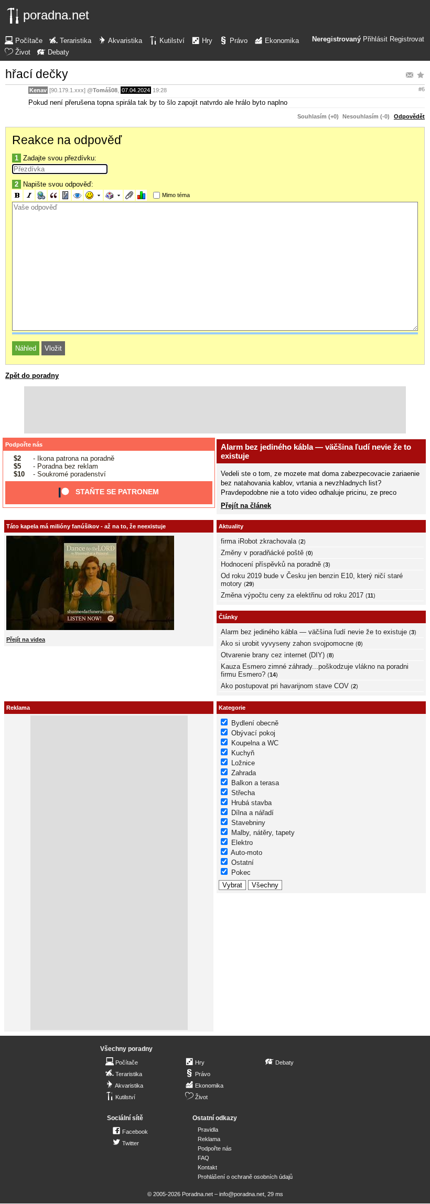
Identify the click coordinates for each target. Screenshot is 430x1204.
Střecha (243, 793)
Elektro (242, 843)
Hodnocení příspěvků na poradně (271, 564)
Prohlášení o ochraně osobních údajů (245, 1177)
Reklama (209, 1139)
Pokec (241, 872)
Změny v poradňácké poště (262, 553)
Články (228, 617)
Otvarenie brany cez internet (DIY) (273, 655)
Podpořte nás (23, 444)
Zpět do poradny (32, 375)
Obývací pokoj (253, 733)
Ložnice (243, 763)
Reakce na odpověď (67, 140)
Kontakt (207, 1167)
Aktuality (231, 526)
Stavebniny (248, 823)
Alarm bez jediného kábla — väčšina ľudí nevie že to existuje (314, 632)
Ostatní (242, 862)
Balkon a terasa (255, 783)
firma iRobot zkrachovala (258, 541)
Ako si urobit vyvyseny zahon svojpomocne (287, 643)
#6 (421, 89)
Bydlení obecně (254, 723)
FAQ (203, 1158)
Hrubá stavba (251, 803)
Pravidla (208, 1129)
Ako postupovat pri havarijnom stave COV (285, 686)
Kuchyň (242, 753)
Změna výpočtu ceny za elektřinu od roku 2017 (292, 595)
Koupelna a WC (254, 743)
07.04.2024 (136, 90)
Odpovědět (409, 116)
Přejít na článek (246, 505)
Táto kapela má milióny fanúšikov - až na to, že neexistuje (86, 526)
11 (370, 595)
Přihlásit (375, 39)
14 (273, 674)
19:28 (160, 90)
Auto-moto (246, 852)
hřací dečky (36, 74)
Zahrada (243, 773)
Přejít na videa (25, 639)
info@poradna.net (241, 1194)
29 (249, 584)
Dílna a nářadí (252, 813)
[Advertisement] (215, 409)
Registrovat (407, 39)
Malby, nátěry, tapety (263, 833)
